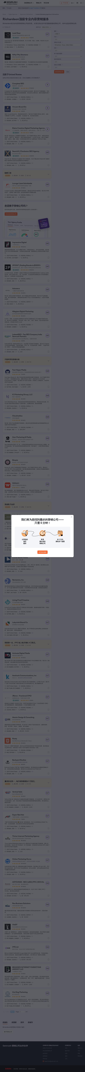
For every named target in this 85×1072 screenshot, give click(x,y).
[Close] (72, 517)
